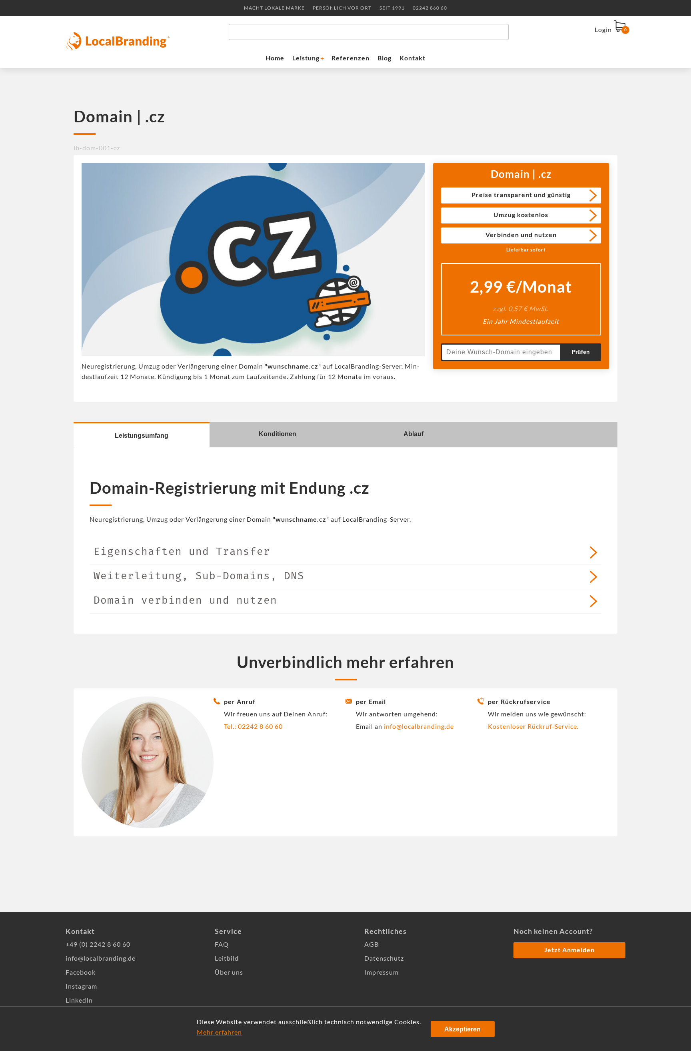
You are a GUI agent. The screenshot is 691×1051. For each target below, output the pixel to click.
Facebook (81, 972)
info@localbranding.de (419, 726)
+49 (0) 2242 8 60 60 (98, 944)
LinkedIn (79, 1000)
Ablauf (413, 434)
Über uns (229, 972)
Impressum (381, 972)
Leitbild (227, 958)
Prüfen (581, 352)
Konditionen (277, 434)
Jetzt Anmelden (569, 949)
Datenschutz (384, 958)
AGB (371, 944)
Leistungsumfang (141, 435)
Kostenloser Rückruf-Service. (533, 726)
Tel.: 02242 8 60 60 (253, 726)
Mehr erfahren (219, 1032)
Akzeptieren (462, 1029)
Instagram (81, 986)
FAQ (222, 944)
